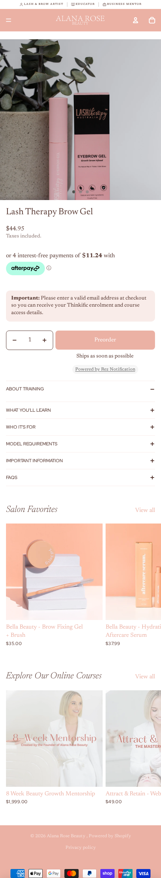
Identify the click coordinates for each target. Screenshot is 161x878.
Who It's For (21, 427)
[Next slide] (147, 585)
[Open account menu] (135, 20)
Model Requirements (31, 444)
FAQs (11, 478)
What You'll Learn (28, 410)
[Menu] (8, 20)
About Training (25, 389)
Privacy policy (81, 847)
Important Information (34, 461)
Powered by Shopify (110, 836)
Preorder (105, 340)
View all (145, 510)
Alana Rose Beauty (66, 836)
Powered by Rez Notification (105, 369)
